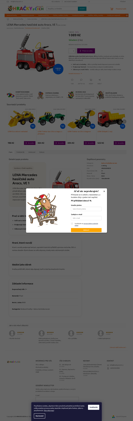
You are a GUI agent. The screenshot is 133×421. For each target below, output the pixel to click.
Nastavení (39, 416)
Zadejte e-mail (76, 214)
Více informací (49, 410)
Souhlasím (94, 407)
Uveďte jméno (76, 205)
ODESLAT (86, 230)
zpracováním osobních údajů (86, 224)
